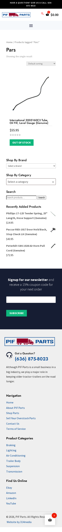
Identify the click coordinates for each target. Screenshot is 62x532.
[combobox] (31, 181)
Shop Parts (12, 413)
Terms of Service (16, 428)
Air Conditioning (15, 455)
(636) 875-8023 (31, 359)
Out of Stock (21, 142)
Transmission (14, 471)
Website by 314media (19, 522)
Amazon (11, 493)
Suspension (13, 466)
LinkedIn (11, 498)
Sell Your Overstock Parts (21, 418)
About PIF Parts (15, 407)
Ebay (9, 487)
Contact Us (12, 423)
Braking (11, 445)
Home (9, 42)
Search (41, 197)
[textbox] (31, 182)
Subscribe (16, 313)
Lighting (11, 450)
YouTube (11, 503)
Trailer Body (13, 461)
